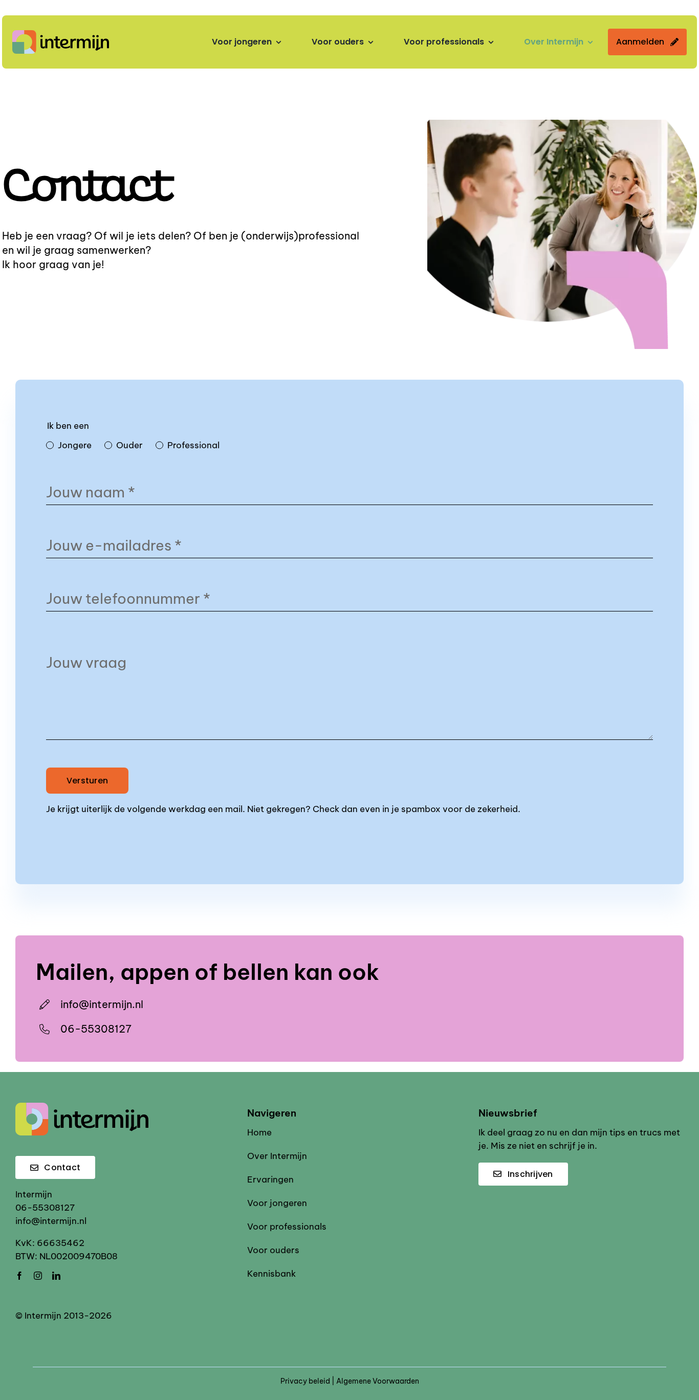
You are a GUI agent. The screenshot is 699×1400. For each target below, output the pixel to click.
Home (259, 1132)
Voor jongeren (277, 1203)
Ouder (129, 445)
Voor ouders (273, 1250)
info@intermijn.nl (50, 1221)
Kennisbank (271, 1273)
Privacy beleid (305, 1381)
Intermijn (33, 1194)
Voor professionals (286, 1226)
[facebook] (19, 1276)
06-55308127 (96, 1028)
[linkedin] (56, 1276)
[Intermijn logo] (60, 34)
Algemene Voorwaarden (377, 1381)
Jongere (75, 445)
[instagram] (38, 1276)
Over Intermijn (277, 1156)
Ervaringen (270, 1179)
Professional (193, 445)
